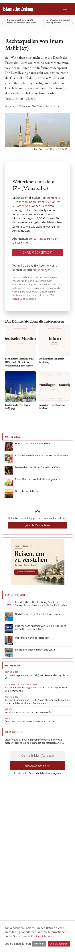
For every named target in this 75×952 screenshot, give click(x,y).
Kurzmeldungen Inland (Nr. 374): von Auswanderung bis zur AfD (37, 677)
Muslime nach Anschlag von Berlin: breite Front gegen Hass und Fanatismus (40, 627)
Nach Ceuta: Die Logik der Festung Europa (59, 21)
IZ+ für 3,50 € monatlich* (37, 252)
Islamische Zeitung (18, 8)
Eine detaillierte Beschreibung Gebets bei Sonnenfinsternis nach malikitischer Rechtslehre (41, 604)
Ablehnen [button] (39, 943)
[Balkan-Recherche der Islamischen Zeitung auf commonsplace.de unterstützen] (37, 584)
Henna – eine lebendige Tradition (33, 443)
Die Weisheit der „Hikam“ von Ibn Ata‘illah (37, 467)
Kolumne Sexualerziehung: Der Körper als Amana (41, 455)
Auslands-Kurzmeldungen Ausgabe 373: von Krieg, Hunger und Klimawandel (36, 689)
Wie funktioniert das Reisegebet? (32, 637)
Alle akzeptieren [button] (59, 943)
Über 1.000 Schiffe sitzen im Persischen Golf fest (30, 721)
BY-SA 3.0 (66, 149)
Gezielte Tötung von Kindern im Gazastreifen (28, 712)
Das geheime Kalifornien (28, 491)
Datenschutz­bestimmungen (44, 773)
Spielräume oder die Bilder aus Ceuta (35, 649)
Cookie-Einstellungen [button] (18, 943)
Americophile (44, 149)
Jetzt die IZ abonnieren (37, 525)
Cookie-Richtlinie (41, 936)
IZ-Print (38, 238)
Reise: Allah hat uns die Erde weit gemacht (37, 479)
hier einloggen (41, 269)
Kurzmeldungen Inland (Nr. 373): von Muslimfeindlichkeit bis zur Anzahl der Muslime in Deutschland (37, 701)
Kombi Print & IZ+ (40, 202)
